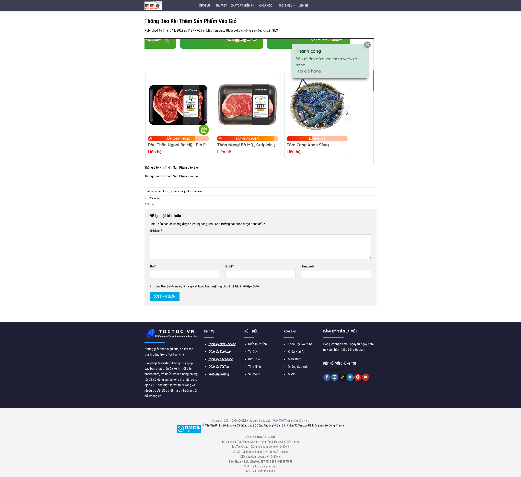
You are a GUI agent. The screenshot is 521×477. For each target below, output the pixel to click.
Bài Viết (221, 5)
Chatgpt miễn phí (243, 5)
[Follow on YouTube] (365, 377)
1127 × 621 (194, 30)
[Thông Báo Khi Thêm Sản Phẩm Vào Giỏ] (259, 101)
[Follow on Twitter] (350, 377)
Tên (153, 266)
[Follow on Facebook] (327, 377)
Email (229, 266)
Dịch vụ (204, 5)
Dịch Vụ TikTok (218, 367)
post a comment (193, 191)
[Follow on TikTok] (342, 377)
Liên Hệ (304, 5)
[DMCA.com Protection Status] (189, 428)
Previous (152, 198)
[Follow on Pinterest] (357, 377)
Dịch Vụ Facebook (220, 359)
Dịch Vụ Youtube (219, 352)
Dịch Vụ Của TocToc (221, 344)
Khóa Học (266, 5)
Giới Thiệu (285, 5)
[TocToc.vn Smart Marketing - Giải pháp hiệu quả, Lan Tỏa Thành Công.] (168, 5)
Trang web (308, 266)
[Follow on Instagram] (334, 377)
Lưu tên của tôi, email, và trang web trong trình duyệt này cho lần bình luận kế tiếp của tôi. (208, 286)
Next (149, 204)
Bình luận (156, 231)
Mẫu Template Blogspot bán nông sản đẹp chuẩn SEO (242, 30)
